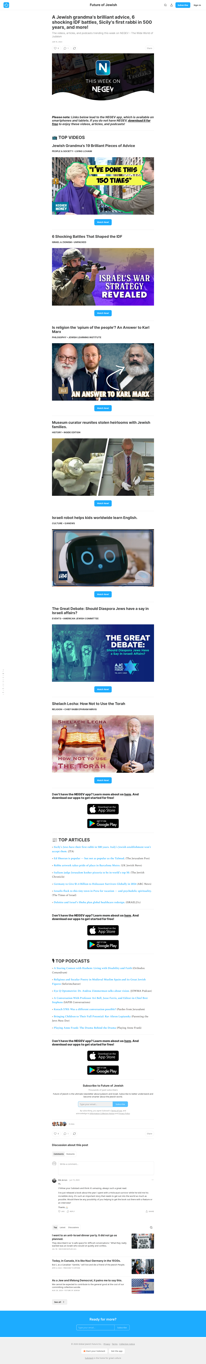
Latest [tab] (62, 1227)
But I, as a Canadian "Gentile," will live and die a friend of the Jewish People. (88, 1264)
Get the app (116, 1351)
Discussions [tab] (73, 1227)
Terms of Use (116, 1110)
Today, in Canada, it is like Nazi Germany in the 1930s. (86, 1260)
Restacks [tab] (70, 1154)
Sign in (197, 5)
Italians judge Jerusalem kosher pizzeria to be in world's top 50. (92, 873)
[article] (103, 1243)
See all (57, 1302)
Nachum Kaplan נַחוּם (67, 1249)
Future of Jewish (72, 1290)
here (127, 794)
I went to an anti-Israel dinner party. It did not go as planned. (84, 1237)
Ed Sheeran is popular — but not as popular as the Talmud (89, 858)
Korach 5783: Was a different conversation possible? (85, 1009)
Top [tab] (55, 1227)
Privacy (107, 1344)
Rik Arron (62, 1180)
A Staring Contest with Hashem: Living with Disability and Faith (93, 968)
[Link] (48, 120)
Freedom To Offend (71, 1268)
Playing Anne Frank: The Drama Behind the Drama (85, 1028)
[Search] (165, 5)
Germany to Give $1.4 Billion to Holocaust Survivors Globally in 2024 (95, 884)
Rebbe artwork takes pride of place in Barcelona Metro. (87, 865)
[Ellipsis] (152, 1180)
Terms (115, 1344)
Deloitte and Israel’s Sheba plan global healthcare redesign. (89, 902)
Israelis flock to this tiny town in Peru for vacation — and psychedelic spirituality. (103, 891)
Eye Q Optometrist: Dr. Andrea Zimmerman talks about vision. (92, 991)
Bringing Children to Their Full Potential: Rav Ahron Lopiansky (92, 1016)
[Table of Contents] (3, 682)
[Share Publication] (171, 5)
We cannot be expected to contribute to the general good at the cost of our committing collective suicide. (88, 1285)
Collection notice (127, 1344)
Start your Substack (95, 1351)
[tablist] (64, 1154)
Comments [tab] (59, 1154)
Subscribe (183, 5)
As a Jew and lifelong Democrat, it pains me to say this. (87, 1280)
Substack (89, 1358)
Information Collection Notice (102, 1113)
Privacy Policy (124, 1113)
